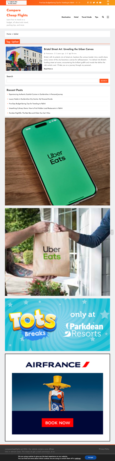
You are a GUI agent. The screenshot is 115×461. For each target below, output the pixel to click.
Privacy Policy (104, 449)
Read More (48, 69)
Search (10, 76)
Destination (66, 17)
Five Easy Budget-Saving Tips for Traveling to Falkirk (56, 2)
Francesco (49, 53)
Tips (96, 17)
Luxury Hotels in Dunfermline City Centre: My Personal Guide (31, 99)
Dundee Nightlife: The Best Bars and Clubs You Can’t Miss (29, 113)
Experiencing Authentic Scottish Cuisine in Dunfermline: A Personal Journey (36, 94)
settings (78, 459)
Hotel (76, 17)
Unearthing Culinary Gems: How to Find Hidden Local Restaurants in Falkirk (36, 108)
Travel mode (87, 17)
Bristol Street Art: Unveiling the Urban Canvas (68, 49)
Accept (90, 457)
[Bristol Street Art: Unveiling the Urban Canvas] (24, 59)
